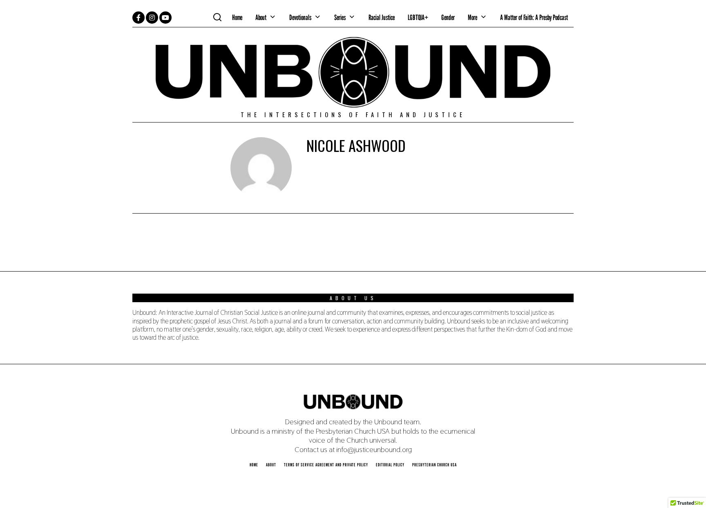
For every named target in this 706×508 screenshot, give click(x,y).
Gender (448, 17)
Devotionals (300, 17)
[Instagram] (152, 17)
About (260, 17)
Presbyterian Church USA (434, 465)
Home (237, 17)
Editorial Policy (390, 465)
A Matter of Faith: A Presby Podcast (534, 17)
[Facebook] (138, 17)
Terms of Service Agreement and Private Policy (326, 465)
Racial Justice (382, 17)
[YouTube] (165, 17)
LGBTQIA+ (418, 17)
